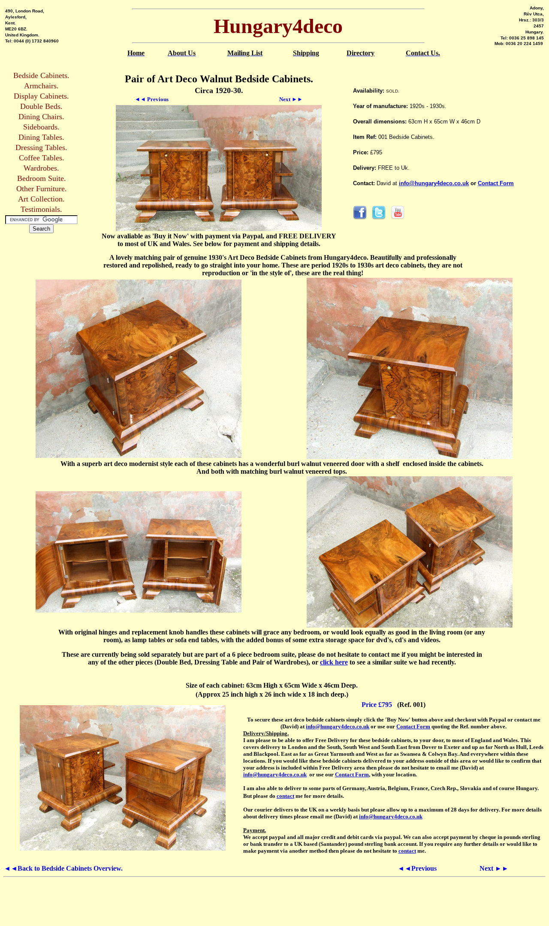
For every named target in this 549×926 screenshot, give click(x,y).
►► (291, 99)
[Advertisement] (452, 236)
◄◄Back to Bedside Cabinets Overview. (63, 868)
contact (285, 796)
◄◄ (152, 99)
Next (494, 868)
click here (334, 662)
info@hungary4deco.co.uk (434, 183)
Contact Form (496, 183)
